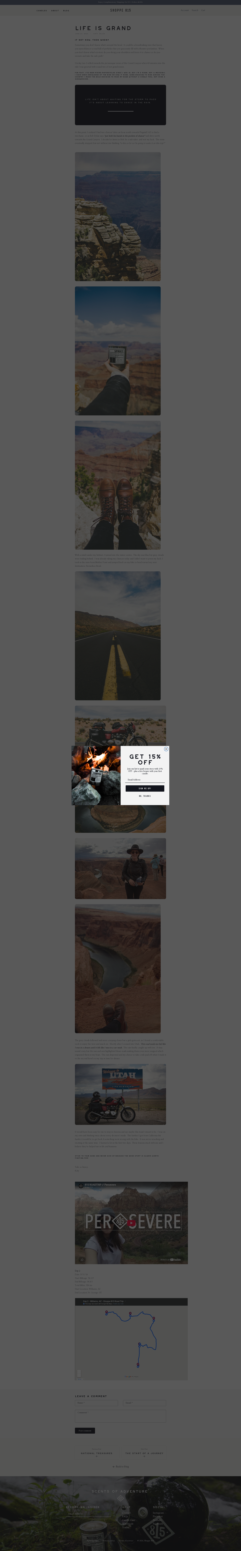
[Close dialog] (166, 749)
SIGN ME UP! (145, 788)
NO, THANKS (145, 796)
